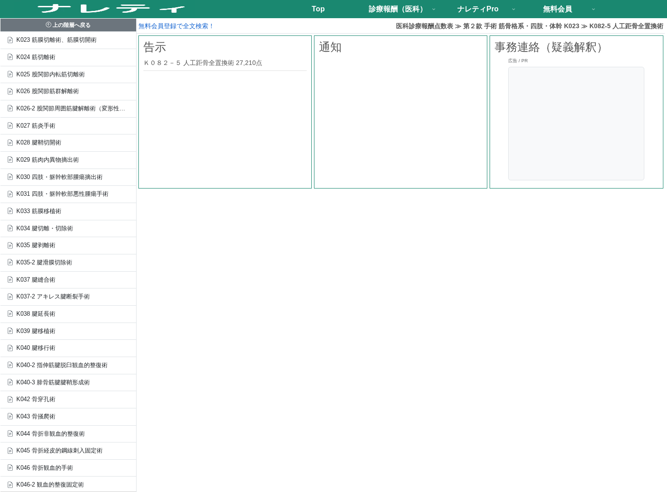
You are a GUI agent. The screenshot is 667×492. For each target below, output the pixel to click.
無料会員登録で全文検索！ (176, 26)
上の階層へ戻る (71, 25)
